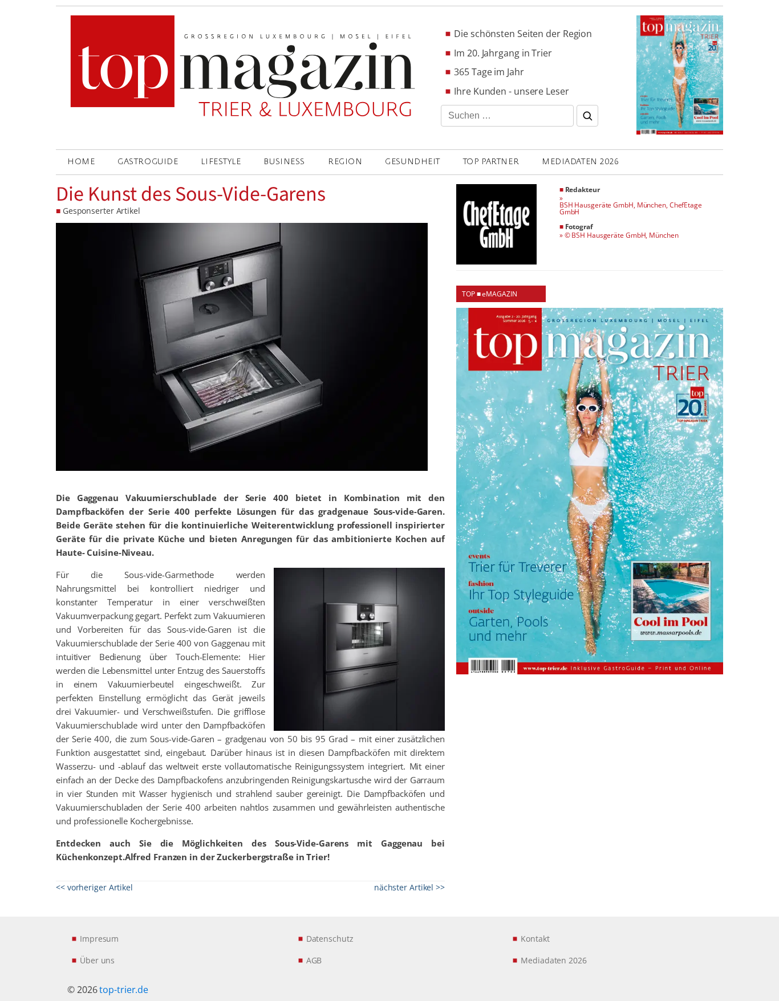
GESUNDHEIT (412, 161)
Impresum (99, 938)
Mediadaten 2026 (580, 161)
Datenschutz (330, 938)
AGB (314, 960)
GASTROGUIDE (147, 161)
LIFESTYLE (221, 161)
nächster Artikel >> (409, 887)
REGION (345, 161)
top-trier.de (123, 989)
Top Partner (491, 161)
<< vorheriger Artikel (94, 887)
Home (81, 161)
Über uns (97, 960)
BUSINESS (284, 161)
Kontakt (535, 938)
